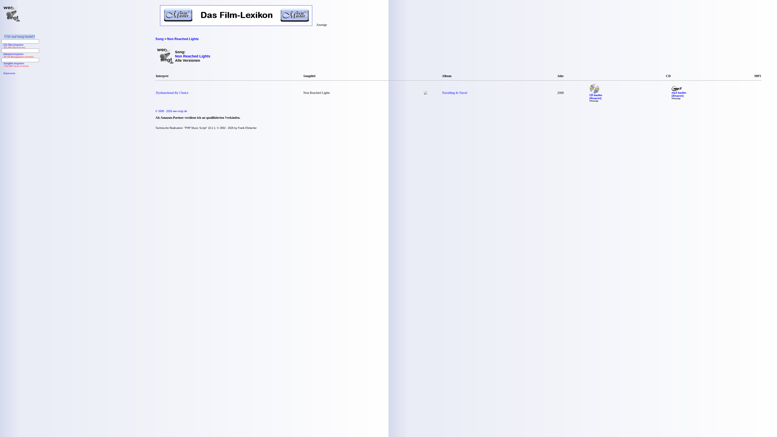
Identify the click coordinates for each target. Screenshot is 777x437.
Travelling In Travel (454, 92)
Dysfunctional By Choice (172, 92)
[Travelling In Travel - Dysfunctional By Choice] (425, 93)
